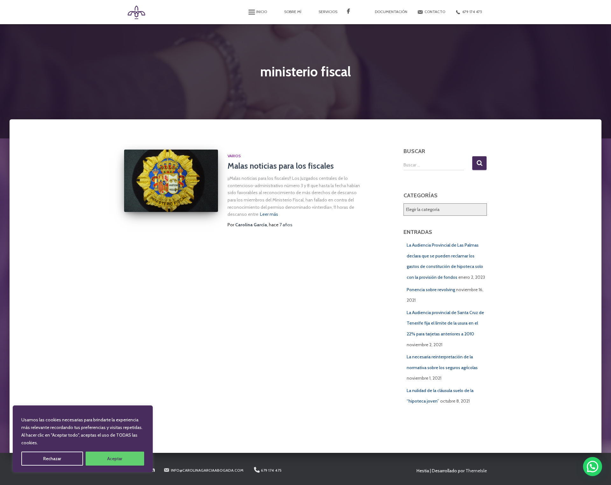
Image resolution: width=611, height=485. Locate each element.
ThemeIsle (476, 471)
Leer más (269, 214)
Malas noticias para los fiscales (281, 166)
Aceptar (114, 458)
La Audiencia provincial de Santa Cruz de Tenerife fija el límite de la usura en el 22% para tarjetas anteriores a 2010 (445, 323)
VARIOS (234, 155)
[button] (592, 466)
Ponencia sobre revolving (431, 289)
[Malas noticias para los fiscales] (171, 181)
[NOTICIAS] (352, 12)
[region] (83, 438)
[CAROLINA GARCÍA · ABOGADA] (136, 12)
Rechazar (52, 458)
